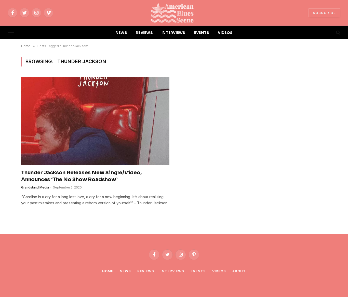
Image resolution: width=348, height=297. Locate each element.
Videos (219, 271)
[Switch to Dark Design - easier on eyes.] (329, 32)
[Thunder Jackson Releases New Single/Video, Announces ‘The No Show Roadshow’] (95, 121)
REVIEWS (144, 32)
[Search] (337, 32)
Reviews (145, 271)
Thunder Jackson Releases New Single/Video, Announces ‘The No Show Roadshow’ (81, 176)
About (239, 271)
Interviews (172, 271)
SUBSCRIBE (324, 13)
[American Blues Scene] (174, 12)
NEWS (121, 32)
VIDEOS (225, 32)
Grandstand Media (35, 187)
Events (198, 271)
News (125, 271)
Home (107, 271)
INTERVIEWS (173, 32)
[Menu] (11, 32)
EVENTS (201, 32)
